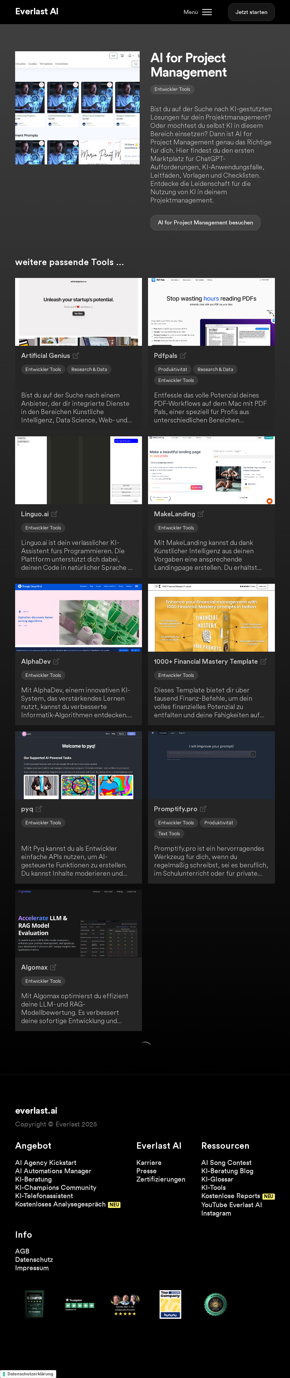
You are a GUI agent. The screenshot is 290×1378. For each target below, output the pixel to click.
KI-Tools (213, 1187)
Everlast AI (36, 11)
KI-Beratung (33, 1179)
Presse (146, 1171)
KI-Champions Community (55, 1187)
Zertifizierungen (160, 1179)
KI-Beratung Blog (227, 1171)
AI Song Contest (226, 1162)
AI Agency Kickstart (45, 1162)
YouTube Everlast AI (231, 1205)
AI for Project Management (192, 222)
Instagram (216, 1213)
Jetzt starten (251, 12)
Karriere (149, 1162)
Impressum (32, 1268)
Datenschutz (34, 1259)
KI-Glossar (217, 1179)
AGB (22, 1251)
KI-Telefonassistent (44, 1196)
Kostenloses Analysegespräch (60, 1204)
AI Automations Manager (53, 1171)
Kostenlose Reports (230, 1196)
